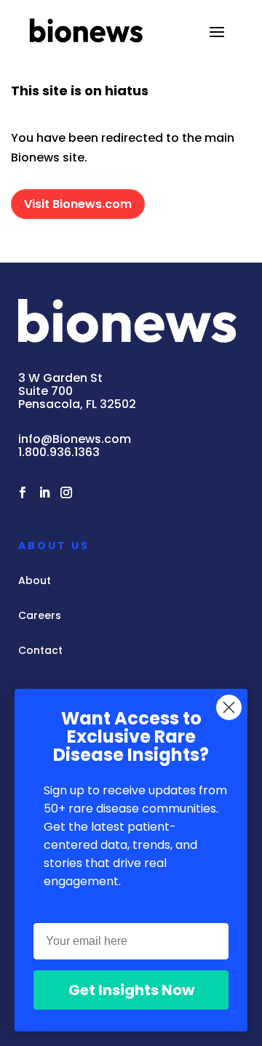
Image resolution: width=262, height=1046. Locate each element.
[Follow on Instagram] (66, 492)
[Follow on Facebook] (22, 492)
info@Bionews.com (74, 439)
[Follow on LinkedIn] (44, 492)
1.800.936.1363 (59, 452)
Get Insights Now (131, 990)
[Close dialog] (229, 707)
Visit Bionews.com (78, 204)
